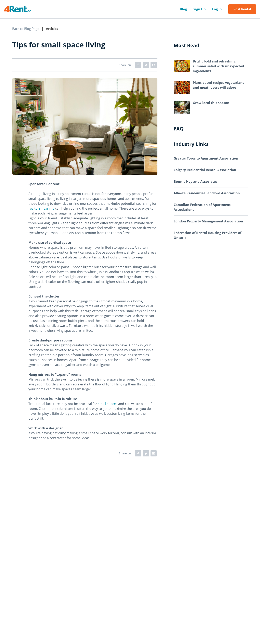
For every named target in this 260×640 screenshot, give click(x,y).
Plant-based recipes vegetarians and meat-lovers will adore (218, 85)
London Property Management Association (208, 221)
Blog (183, 9)
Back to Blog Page (25, 28)
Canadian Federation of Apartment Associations (202, 207)
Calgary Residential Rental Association (205, 170)
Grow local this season (211, 103)
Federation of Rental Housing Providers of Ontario (207, 235)
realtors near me (41, 208)
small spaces (107, 404)
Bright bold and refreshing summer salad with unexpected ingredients (218, 66)
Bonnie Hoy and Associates (195, 181)
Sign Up (199, 9)
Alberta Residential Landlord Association (207, 193)
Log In (217, 9)
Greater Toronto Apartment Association (206, 158)
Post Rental (242, 9)
